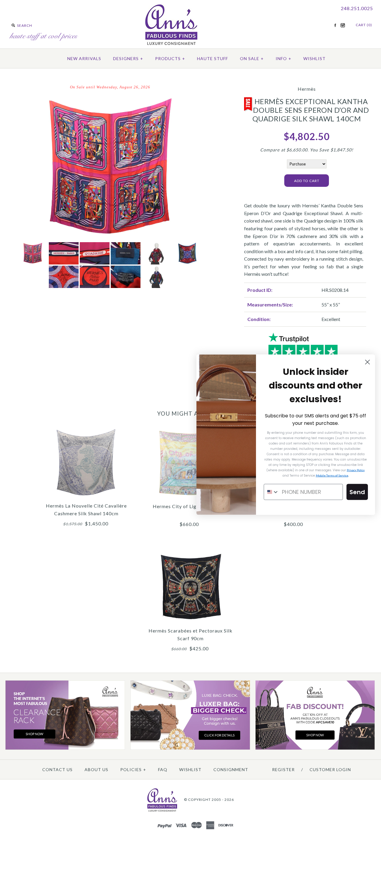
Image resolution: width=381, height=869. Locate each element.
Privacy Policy (356, 470)
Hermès (307, 89)
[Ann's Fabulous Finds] (171, 43)
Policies (133, 769)
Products (170, 58)
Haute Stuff (212, 58)
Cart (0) (364, 25)
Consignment (230, 769)
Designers (128, 58)
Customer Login (330, 769)
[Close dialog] (367, 362)
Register (283, 769)
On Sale (252, 58)
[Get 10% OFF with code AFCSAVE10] (315, 748)
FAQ (162, 769)
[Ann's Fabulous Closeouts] (65, 748)
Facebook (335, 25)
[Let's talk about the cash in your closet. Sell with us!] (190, 748)
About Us (96, 769)
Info (283, 58)
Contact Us (57, 769)
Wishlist (314, 58)
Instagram (342, 25)
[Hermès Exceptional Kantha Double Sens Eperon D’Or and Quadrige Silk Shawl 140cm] (110, 97)
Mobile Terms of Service (332, 475)
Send (357, 492)
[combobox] (271, 492)
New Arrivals (84, 58)
